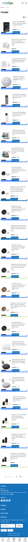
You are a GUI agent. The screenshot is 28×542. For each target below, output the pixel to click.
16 (16, 476)
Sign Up (19, 525)
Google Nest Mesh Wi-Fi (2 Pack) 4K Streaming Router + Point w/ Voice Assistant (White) (19, 343)
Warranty (10, 533)
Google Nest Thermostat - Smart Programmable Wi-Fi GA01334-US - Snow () (19, 78)
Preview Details (16, 32)
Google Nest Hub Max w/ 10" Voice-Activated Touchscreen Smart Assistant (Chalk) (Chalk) (19, 132)
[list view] (26, 17)
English (3, 530)
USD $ (9, 530)
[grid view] (24, 17)
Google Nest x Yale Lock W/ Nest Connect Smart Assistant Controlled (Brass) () (19, 398)
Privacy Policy (17, 533)
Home (2, 7)
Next (20, 476)
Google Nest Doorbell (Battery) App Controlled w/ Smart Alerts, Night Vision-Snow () (19, 114)
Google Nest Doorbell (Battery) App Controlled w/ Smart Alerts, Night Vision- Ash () (19, 96)
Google (14, 26)
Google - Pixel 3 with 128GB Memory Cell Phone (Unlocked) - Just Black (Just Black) (19, 23)
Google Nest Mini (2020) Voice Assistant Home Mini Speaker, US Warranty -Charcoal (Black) (19, 361)
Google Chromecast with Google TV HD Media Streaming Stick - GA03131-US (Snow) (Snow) (19, 60)
